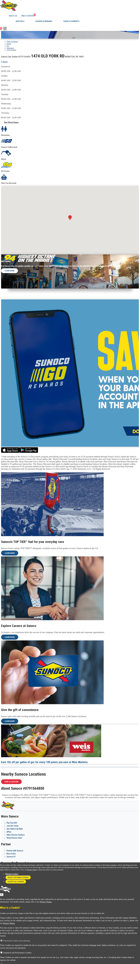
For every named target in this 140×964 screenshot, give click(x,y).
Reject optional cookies (18, 877)
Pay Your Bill (12, 823)
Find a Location (11, 782)
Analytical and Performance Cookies (17, 953)
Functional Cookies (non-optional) (16, 941)
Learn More (9, 271)
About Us (13, 16)
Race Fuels (11, 854)
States (9, 44)
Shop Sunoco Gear (14, 838)
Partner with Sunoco (15, 851)
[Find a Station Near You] (1, 29)
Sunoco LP (11, 857)
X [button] (1, 895)
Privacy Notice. (46, 902)
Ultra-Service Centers (16, 835)
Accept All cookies (16, 882)
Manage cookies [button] (11, 874)
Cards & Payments (71, 21)
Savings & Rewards (43, 21)
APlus (9, 832)
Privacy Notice (32, 870)
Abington (10, 48)
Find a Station (27, 16)
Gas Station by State (15, 829)
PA (8, 46)
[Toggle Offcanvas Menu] (5, 28)
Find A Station (12, 42)
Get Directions (11, 122)
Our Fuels (20, 21)
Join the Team (12, 826)
